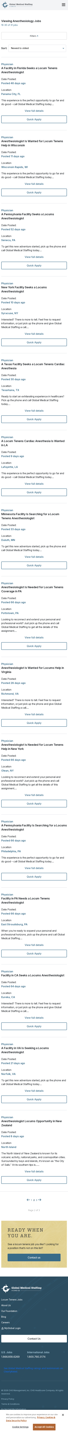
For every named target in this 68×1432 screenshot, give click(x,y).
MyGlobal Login (12, 1328)
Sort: (4, 48)
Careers (5, 1322)
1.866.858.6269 (10, 1356)
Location (6, 89)
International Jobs (38, 1352)
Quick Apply (34, 119)
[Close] (62, 1414)
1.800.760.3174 (36, 1356)
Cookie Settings (20, 1427)
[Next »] (40, 1199)
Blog (3, 1316)
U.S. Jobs (6, 1352)
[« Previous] (28, 1199)
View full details (34, 110)
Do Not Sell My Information (13, 1409)
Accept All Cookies (44, 1427)
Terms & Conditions (10, 1404)
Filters (34, 35)
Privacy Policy (7, 1399)
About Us (6, 1305)
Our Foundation (9, 1311)
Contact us (34, 1257)
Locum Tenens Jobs (11, 1299)
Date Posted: (8, 79)
